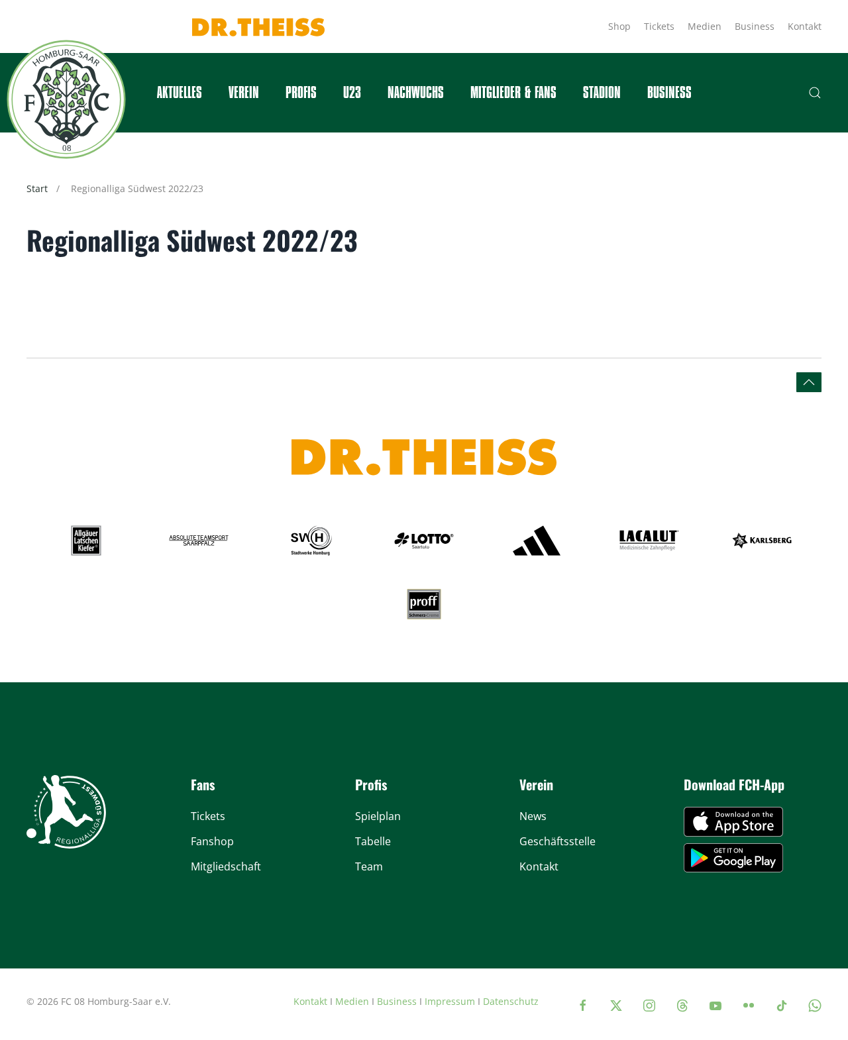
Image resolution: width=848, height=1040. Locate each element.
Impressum (450, 1001)
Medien (704, 26)
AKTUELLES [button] (179, 92)
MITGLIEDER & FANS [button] (513, 92)
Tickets (659, 26)
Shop (619, 26)
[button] (815, 92)
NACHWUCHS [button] (416, 92)
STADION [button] (602, 92)
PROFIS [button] (301, 92)
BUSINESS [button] (669, 92)
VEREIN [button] (244, 92)
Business (754, 26)
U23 (352, 92)
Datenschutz (511, 1001)
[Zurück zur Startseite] (66, 99)
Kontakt (805, 26)
